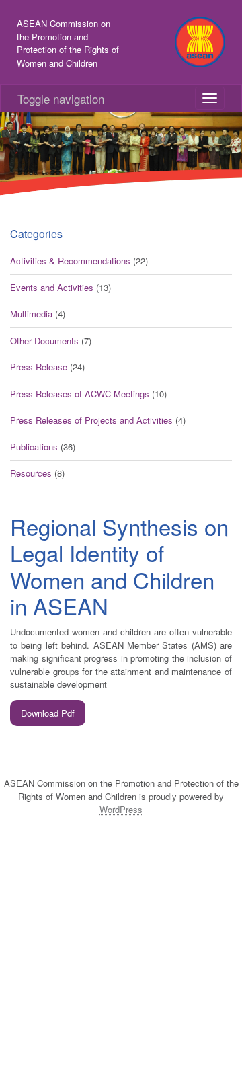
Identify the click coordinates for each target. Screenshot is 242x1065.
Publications (34, 446)
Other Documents (44, 340)
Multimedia (31, 313)
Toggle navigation (60, 98)
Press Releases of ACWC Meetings (79, 393)
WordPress (121, 809)
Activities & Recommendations (70, 260)
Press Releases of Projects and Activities (91, 419)
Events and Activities (51, 287)
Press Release (38, 366)
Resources (31, 473)
